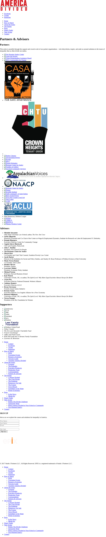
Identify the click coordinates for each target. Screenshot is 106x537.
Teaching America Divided (17, 360)
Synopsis (11, 364)
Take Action (8, 32)
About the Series (9, 25)
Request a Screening (15, 357)
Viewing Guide (13, 359)
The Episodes (12, 366)
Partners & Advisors (14, 374)
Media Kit (11, 396)
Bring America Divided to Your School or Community (26, 405)
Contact (6, 34)
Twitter (10, 347)
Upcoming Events (14, 355)
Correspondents (13, 372)
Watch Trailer (8, 30)
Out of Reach (12, 387)
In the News (12, 394)
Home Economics (14, 390)
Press (6, 28)
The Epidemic (12, 381)
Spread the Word (13, 403)
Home (6, 21)
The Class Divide (14, 379)
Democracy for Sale (14, 383)
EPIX (10, 353)
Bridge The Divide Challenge (18, 402)
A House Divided (14, 377)
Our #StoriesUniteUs (15, 407)
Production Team (13, 370)
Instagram (11, 349)
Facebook (11, 346)
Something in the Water (16, 389)
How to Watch (9, 23)
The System (12, 385)
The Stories (8, 26)
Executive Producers (15, 368)
